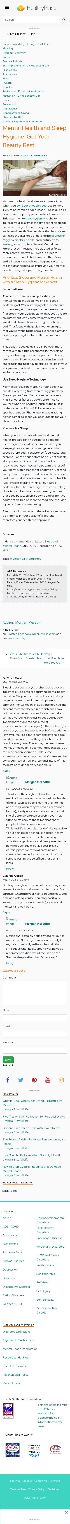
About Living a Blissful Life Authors (23, 121)
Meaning (8, 48)
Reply (6, 770)
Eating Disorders (13, 1295)
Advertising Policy (35, 1497)
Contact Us (40, 1480)
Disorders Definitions (16, 1332)
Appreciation (10, 108)
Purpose (8, 57)
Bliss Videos (10, 69)
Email (6, 1026)
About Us (27, 1480)
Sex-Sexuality (45, 1299)
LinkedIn (50, 634)
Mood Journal (12, 1383)
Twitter (12, 634)
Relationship (10, 104)
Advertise (54, 1480)
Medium (37, 634)
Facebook (24, 634)
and (55, 541)
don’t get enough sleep (32, 205)
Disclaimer (53, 1489)
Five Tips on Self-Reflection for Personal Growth (34, 1116)
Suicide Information (16, 1366)
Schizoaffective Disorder (46, 1310)
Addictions (10, 1235)
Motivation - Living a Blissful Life (22, 95)
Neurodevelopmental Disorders (50, 1220)
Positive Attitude (12, 61)
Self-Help (42, 1282)
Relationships (45, 1265)
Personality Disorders (50, 1246)
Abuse (7, 1218)
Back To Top (9, 1191)
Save (8, 1060)
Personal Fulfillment (14, 52)
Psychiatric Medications (18, 1340)
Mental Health (12, 546)
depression (58, 236)
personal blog (16, 638)
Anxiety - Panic (13, 1252)
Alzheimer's (10, 1244)
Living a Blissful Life (16, 1109)
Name (7, 1010)
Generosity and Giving (16, 112)
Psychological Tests (15, 1375)
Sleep (49, 541)
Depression (10, 1269)
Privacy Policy (36, 1489)
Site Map (15, 1480)
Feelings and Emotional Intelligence (23, 91)
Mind (6, 78)
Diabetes (9, 1278)
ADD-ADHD (11, 1226)
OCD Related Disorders (45, 1230)
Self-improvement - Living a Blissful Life (26, 65)
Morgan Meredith (34, 155)
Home (6, 100)
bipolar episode (24, 240)
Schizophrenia (45, 1274)
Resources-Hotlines (15, 1357)
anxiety (7, 244)
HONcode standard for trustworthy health (50, 1413)
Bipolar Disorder (13, 1261)
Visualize (8, 87)
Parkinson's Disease (49, 1238)
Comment (9, 977)
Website (8, 1042)
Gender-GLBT (12, 1304)
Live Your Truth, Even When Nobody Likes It (31, 1155)
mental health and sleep (25, 559)
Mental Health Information (20, 1349)
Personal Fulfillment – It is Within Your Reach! (32, 1128)
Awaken (7, 82)
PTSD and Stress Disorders (47, 1257)
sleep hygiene (34, 218)
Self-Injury (43, 1291)
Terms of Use (18, 1489)
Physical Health (12, 117)
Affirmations (10, 74)
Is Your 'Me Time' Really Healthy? (30, 654)
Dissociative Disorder (16, 1287)
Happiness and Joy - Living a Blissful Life (26, 44)
